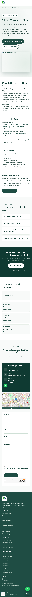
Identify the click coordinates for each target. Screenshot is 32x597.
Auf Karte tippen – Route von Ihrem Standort (16, 408)
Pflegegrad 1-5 (5, 570)
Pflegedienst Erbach (7, 545)
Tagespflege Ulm (6, 513)
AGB (16, 594)
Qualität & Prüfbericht (7, 525)
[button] (16, 399)
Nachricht (7, 444)
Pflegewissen (5, 553)
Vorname (6, 414)
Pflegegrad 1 (5, 558)
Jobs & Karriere (6, 531)
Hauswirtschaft (5, 515)
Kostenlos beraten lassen (12, 41)
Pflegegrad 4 (5, 565)
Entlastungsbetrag (6, 520)
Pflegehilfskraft (7, 131)
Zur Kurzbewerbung (9, 191)
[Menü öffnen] (28, 2)
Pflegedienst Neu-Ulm (7, 540)
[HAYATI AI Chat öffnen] (3, 593)
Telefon (6, 436)
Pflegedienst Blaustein (7, 547)
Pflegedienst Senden (7, 542)
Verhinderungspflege (7, 518)
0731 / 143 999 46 (11, 46)
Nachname (7, 421)
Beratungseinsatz (6, 522)
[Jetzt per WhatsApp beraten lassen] (27, 589)
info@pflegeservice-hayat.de (16, 375)
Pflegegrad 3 (5, 563)
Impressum (11, 594)
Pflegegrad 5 (5, 568)
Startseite (4, 7)
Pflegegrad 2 (5, 561)
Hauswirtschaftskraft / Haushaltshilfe (14, 133)
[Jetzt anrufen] (27, 593)
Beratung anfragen (16, 265)
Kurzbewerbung (6, 534)
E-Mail (5, 429)
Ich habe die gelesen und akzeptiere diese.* (16, 468)
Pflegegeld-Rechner (7, 556)
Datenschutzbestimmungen (12, 468)
